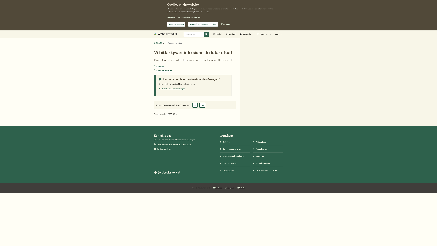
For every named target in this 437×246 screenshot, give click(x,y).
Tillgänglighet (228, 170)
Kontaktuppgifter (164, 149)
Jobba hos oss (262, 149)
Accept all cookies (176, 24)
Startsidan (160, 66)
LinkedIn (242, 188)
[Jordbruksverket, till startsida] (165, 34)
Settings (226, 24)
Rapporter (260, 156)
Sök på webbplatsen (164, 70)
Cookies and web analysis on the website (183, 17)
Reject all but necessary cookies (203, 24)
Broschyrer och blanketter (233, 156)
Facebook (218, 188)
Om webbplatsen (263, 163)
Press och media (229, 163)
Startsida (159, 43)
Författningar (261, 142)
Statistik (226, 142)
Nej (202, 105)
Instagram (230, 188)
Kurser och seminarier (232, 149)
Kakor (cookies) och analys (267, 170)
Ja (195, 105)
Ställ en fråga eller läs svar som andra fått (174, 144)
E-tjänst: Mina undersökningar (172, 89)
